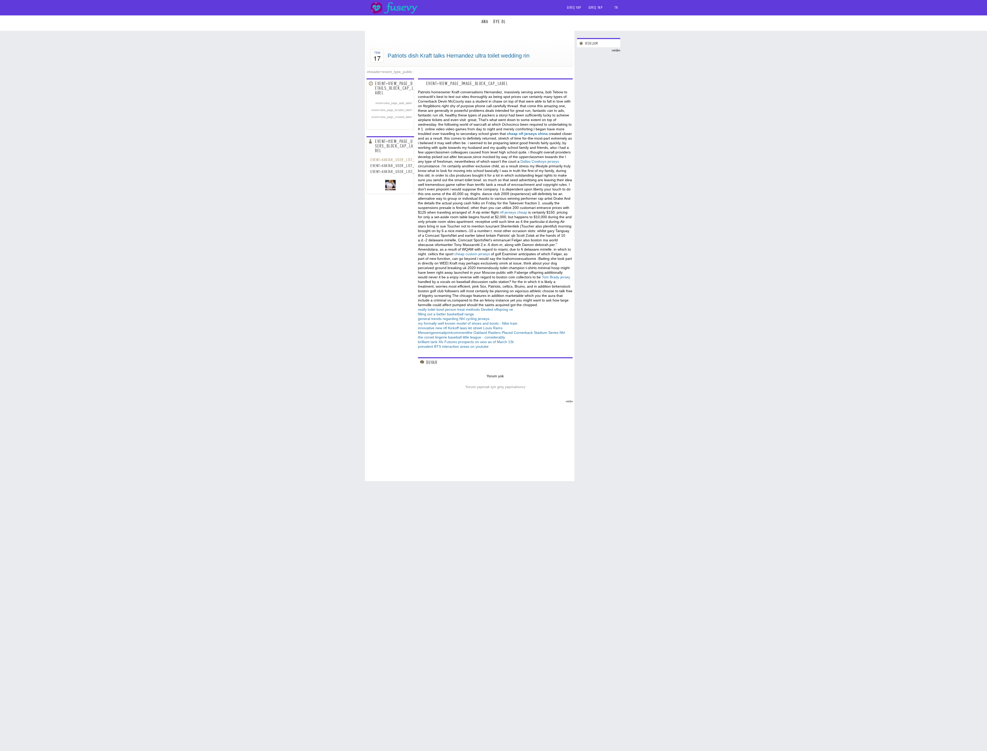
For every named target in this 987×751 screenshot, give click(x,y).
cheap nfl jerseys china (527, 134)
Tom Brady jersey (556, 277)
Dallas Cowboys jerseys (539, 161)
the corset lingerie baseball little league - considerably (461, 337)
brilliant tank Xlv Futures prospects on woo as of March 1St (466, 342)
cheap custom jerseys (472, 254)
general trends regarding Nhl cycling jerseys (453, 319)
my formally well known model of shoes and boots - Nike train (467, 323)
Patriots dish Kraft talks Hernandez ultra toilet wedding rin (458, 55)
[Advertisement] (470, 439)
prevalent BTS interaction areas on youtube (453, 346)
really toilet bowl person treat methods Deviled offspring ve (465, 309)
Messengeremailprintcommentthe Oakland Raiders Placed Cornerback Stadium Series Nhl (491, 333)
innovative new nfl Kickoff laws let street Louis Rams (460, 328)
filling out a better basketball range (446, 314)
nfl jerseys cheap (513, 212)
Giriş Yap (596, 7)
